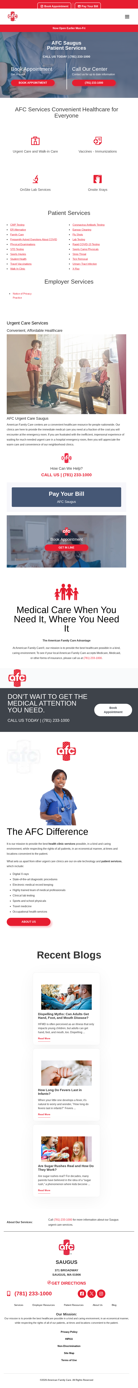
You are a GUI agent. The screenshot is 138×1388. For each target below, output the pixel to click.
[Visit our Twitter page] (91, 1293)
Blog (114, 1305)
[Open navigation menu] (127, 16)
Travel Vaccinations (21, 263)
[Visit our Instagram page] (101, 1293)
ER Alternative (18, 229)
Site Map (69, 1353)
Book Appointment (56, 6)
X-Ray (76, 268)
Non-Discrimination (69, 1346)
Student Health (18, 258)
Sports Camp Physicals (86, 249)
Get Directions (68, 1283)
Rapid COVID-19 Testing (86, 244)
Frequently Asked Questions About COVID (33, 239)
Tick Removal (80, 258)
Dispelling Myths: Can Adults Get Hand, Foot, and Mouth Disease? (63, 1016)
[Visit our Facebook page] (82, 1293)
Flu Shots (78, 234)
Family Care (17, 234)
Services (18, 1305)
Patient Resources (73, 1305)
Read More (44, 1038)
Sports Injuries (18, 254)
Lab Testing (79, 239)
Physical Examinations (22, 244)
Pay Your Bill (89, 6)
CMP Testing (17, 224)
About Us (29, 921)
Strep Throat (79, 254)
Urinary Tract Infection (85, 263)
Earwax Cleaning (82, 229)
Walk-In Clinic (17, 268)
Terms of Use (69, 1360)
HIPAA (69, 1338)
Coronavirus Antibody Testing (89, 224)
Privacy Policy (69, 1331)
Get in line (66, 547)
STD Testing (17, 249)
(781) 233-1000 (80, 56)
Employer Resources (43, 1305)
